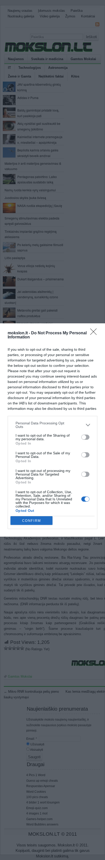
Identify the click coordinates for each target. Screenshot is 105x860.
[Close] (95, 333)
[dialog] (52, 430)
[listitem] (52, 424)
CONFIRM (31, 521)
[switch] (85, 437)
